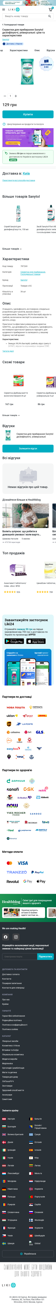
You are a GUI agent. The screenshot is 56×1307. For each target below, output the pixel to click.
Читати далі (8, 351)
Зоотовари (7, 1086)
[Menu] (3, 9)
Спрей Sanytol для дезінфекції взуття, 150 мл (16, 228)
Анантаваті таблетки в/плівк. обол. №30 (15, 584)
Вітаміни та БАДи (10, 1050)
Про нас (6, 999)
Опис (37, 50)
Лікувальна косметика (13, 1054)
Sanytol (5, 39)
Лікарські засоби (10, 1041)
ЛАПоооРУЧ (8, 1081)
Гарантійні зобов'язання (13, 1016)
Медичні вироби (9, 1059)
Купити (28, 114)
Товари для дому (10, 1077)
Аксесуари (7, 1095)
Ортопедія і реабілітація (13, 1068)
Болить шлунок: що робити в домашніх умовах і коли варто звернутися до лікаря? (20, 533)
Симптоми (7, 1099)
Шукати (50, 16)
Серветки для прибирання (33, 272)
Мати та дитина (9, 1072)
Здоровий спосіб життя (13, 1090)
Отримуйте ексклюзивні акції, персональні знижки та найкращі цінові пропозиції (25, 947)
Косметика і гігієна (11, 1045)
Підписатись (45, 956)
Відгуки (51, 50)
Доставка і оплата (11, 974)
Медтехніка (7, 1063)
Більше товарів (10, 249)
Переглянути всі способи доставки (18, 180)
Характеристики (19, 50)
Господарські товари (30, 274)
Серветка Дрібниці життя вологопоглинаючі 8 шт (16, 394)
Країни (5, 1004)
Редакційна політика (12, 1020)
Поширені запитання (12, 983)
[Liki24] (9, 1285)
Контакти (6, 979)
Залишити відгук (28, 448)
